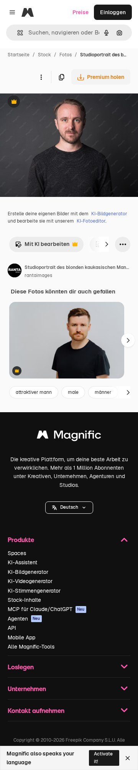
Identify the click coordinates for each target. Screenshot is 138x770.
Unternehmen (27, 689)
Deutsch (69, 507)
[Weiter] (106, 244)
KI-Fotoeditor (91, 221)
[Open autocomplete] (17, 33)
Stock (44, 55)
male (73, 392)
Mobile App (21, 637)
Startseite (19, 55)
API (12, 627)
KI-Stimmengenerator (34, 590)
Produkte (21, 540)
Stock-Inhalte (24, 599)
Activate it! (103, 757)
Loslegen (21, 667)
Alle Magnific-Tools (31, 646)
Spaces (17, 553)
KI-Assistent (22, 562)
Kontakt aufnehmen (36, 710)
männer (103, 392)
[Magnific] (69, 436)
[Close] (127, 758)
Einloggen (113, 12)
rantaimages (38, 275)
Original (49, 102)
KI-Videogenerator (30, 581)
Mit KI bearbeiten (42, 246)
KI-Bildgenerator (109, 214)
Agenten (24, 618)
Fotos (65, 55)
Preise (80, 12)
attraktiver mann (34, 392)
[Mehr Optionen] (41, 77)
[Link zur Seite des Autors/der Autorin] (14, 272)
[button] (69, 507)
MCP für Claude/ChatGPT (46, 609)
